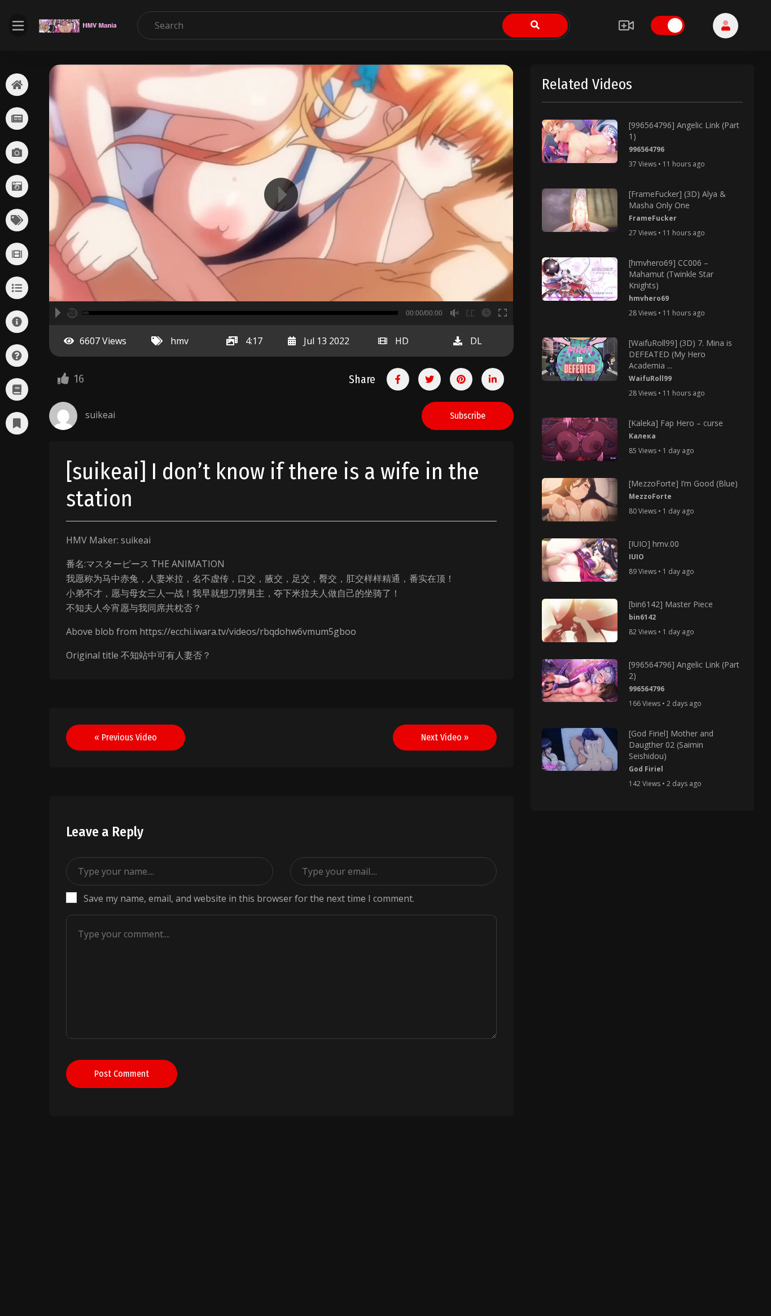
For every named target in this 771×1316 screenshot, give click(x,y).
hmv (179, 341)
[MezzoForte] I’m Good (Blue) (683, 483)
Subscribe (467, 415)
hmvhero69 (649, 298)
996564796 (646, 149)
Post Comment (121, 1073)
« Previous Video (125, 737)
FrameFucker (653, 218)
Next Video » (444, 737)
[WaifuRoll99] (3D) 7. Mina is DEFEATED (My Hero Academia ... (680, 354)
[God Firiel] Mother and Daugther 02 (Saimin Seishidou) (671, 744)
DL (476, 341)
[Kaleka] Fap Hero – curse (676, 423)
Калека (642, 436)
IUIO (636, 557)
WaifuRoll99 (650, 378)
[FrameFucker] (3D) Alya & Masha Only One (677, 199)
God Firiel (646, 769)
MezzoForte (650, 496)
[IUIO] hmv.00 (654, 543)
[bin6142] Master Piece (671, 604)
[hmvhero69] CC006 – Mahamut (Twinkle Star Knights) (671, 274)
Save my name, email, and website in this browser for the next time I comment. (249, 898)
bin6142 (642, 617)
